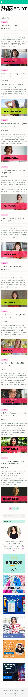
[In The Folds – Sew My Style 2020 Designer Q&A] (14, 250)
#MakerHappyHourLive (10, 545)
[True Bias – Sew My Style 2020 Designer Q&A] (14, 298)
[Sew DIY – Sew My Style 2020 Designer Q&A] (14, 57)
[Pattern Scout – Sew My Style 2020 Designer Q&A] (14, 202)
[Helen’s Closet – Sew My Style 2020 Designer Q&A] (14, 107)
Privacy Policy (9, 693)
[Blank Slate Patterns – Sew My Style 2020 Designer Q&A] (14, 154)
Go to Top (13, 695)
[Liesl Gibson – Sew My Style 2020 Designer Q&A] (14, 397)
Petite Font (6, 690)
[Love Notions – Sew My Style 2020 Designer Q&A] (14, 347)
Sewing (4, 22)
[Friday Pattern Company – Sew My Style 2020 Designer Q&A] (14, 495)
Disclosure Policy (18, 693)
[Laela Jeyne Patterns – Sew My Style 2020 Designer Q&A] (14, 445)
